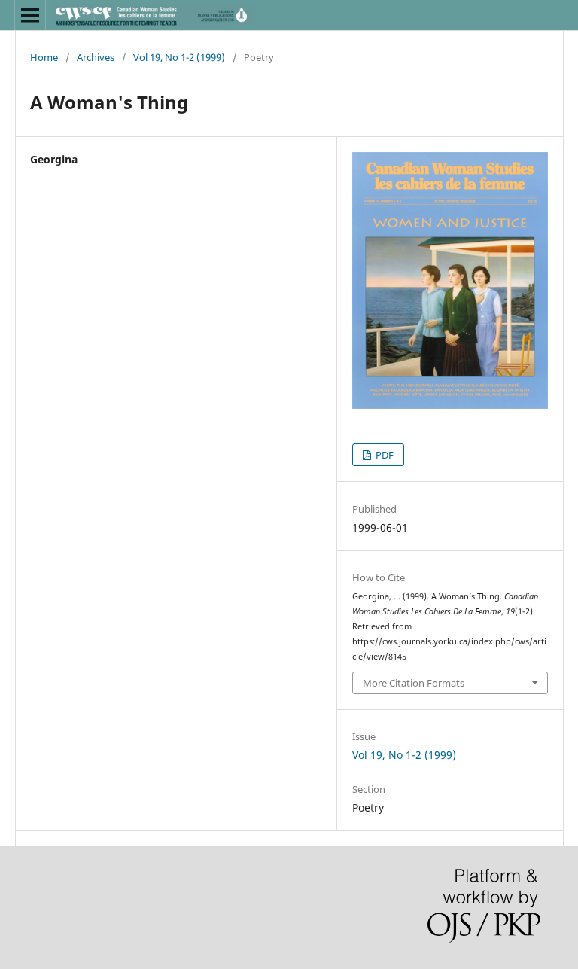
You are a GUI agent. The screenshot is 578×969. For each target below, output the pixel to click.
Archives (95, 57)
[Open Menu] (30, 15)
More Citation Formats (413, 683)
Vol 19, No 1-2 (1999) (179, 57)
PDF (383, 455)
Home (44, 57)
